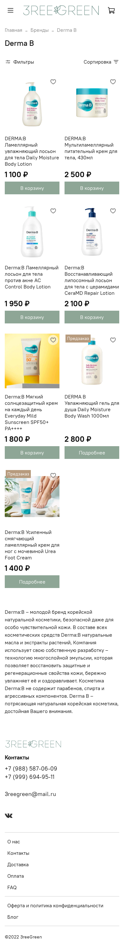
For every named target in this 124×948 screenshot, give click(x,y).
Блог (12, 917)
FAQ (12, 887)
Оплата (15, 876)
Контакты (18, 853)
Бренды (40, 30)
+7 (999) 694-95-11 (29, 776)
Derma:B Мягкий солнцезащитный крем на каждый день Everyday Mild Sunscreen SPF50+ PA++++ (31, 412)
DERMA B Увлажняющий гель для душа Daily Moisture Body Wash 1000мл (92, 406)
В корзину (32, 188)
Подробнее (92, 452)
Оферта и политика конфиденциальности (55, 905)
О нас (13, 841)
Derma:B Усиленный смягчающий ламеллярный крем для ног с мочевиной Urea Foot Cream (32, 545)
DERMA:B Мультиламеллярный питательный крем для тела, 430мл (91, 148)
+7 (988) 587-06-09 (31, 768)
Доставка (18, 864)
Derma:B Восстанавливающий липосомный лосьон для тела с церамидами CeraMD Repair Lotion (92, 280)
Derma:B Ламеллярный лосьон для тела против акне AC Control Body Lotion (32, 277)
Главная (13, 30)
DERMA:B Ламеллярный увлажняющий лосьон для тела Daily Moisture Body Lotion (32, 151)
